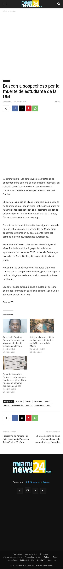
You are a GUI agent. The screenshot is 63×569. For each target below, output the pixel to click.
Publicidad (24, 560)
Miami (6, 405)
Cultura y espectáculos (12, 557)
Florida (47, 401)
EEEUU (27, 401)
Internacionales (31, 554)
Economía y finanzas (33, 557)
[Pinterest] (29, 108)
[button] (5, 4)
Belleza (47, 557)
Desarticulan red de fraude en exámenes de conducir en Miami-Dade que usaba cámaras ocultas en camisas (14, 380)
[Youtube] (43, 491)
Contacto (52, 560)
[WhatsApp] (35, 108)
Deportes (44, 554)
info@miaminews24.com (38, 482)
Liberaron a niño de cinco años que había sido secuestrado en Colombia (47, 439)
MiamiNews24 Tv (38, 560)
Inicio (5, 11)
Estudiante (38, 401)
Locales (13, 11)
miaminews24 (17, 405)
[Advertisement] (31, 46)
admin (8, 102)
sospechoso (39, 405)
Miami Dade (12, 560)
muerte (29, 405)
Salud (55, 557)
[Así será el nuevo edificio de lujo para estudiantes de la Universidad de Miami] (42, 326)
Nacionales (17, 554)
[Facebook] (15, 108)
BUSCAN (19, 401)
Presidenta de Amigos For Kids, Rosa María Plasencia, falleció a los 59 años (16, 439)
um (48, 405)
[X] (22, 108)
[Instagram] (27, 490)
